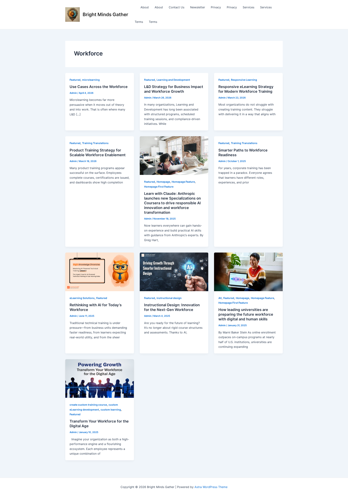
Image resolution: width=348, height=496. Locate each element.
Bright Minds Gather (105, 14)
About (144, 7)
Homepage (163, 181)
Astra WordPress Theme (210, 487)
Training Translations (95, 143)
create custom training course (88, 404)
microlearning (91, 79)
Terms (139, 22)
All (220, 298)
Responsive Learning (244, 79)
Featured (75, 79)
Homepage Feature (183, 181)
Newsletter (197, 7)
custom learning (111, 409)
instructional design (169, 298)
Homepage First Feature (158, 186)
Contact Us (176, 7)
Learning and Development (173, 79)
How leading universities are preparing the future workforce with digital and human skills (245, 314)
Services (248, 7)
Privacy (216, 7)
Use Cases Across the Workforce (99, 87)
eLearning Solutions (82, 298)
